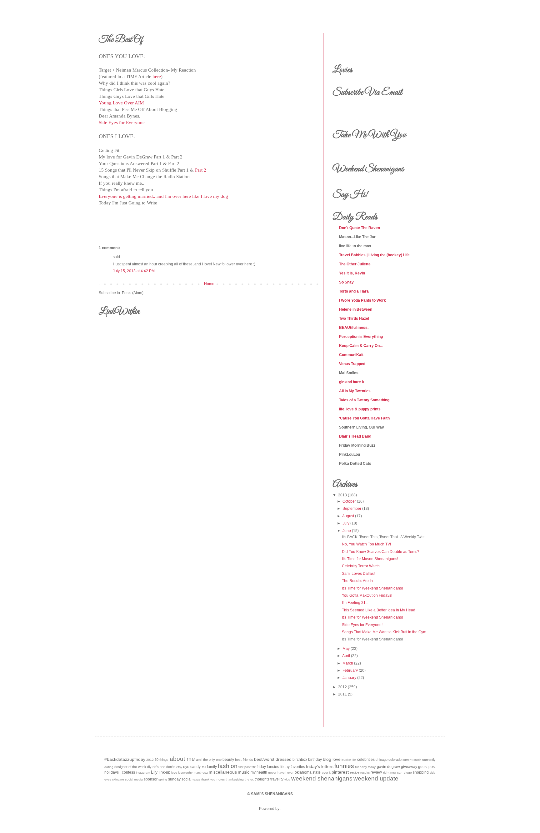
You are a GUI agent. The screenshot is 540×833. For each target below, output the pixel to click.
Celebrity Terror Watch (361, 566)
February (350, 670)
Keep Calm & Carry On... (360, 346)
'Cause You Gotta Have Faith (364, 418)
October (349, 501)
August (348, 516)
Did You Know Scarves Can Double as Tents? (380, 551)
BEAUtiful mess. (353, 327)
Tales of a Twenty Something (364, 400)
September (351, 508)
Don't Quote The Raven (359, 228)
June (346, 531)
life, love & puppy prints (360, 409)
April (346, 656)
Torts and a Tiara (354, 291)
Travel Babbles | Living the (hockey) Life (374, 255)
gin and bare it (351, 382)
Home (209, 284)
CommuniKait (351, 355)
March (347, 663)
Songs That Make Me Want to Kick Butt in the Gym (384, 632)
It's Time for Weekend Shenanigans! (372, 588)
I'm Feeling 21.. (355, 602)
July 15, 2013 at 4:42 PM (134, 271)
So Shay (346, 282)
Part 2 (200, 170)
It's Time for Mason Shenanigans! (370, 559)
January (349, 677)
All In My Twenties (355, 391)
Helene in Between (355, 309)
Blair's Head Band (355, 436)
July (345, 523)
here (156, 76)
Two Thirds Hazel (354, 318)
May (346, 648)
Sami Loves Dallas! (358, 573)
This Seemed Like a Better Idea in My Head (378, 610)
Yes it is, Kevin (352, 273)
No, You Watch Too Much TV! (366, 544)
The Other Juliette (355, 264)
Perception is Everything (361, 336)
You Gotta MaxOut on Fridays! (367, 595)
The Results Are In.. (358, 581)
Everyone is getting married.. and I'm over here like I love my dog (163, 196)
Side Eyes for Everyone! (362, 625)
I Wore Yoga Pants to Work (362, 300)
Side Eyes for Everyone (122, 122)
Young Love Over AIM (121, 102)
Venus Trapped (352, 364)
